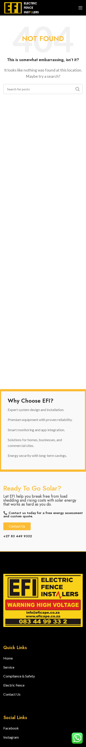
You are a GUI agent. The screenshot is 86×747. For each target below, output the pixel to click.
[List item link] (19, 658)
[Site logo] (23, 7)
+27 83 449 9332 (17, 536)
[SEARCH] (78, 89)
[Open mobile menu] (80, 7)
